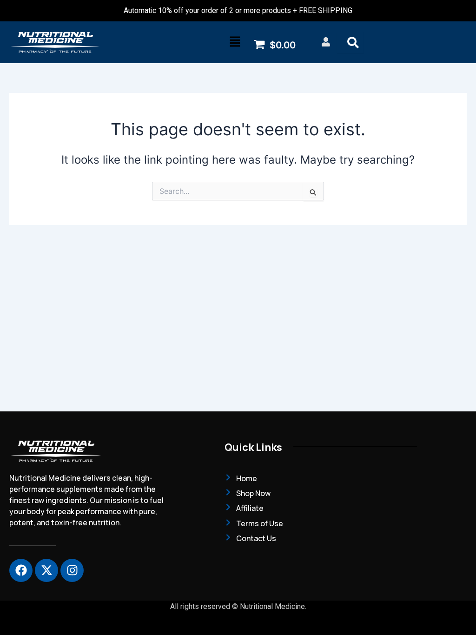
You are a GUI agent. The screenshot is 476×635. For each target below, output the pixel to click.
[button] (235, 42)
